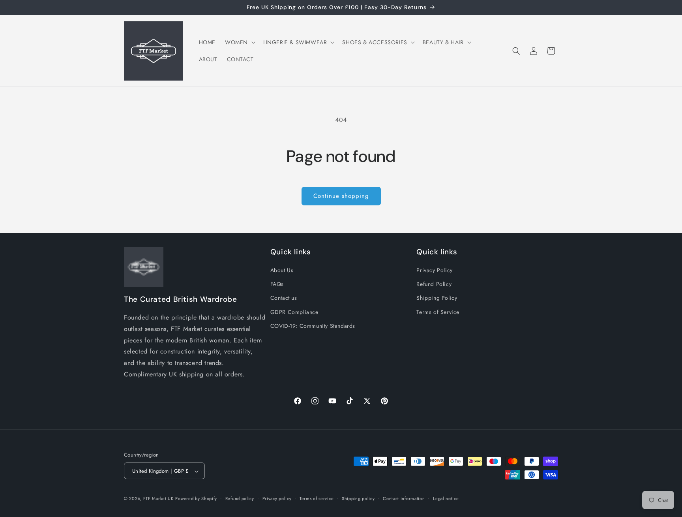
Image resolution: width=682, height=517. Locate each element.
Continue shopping (341, 196)
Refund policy (239, 498)
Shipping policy (358, 498)
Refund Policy (434, 284)
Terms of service (317, 498)
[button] (239, 42)
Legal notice (446, 498)
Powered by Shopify (196, 499)
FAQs (277, 284)
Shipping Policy (436, 298)
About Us (282, 270)
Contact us (283, 298)
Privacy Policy (434, 270)
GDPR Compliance (294, 312)
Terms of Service (437, 312)
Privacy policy (277, 498)
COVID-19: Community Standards (312, 326)
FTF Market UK (158, 499)
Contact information (404, 498)
